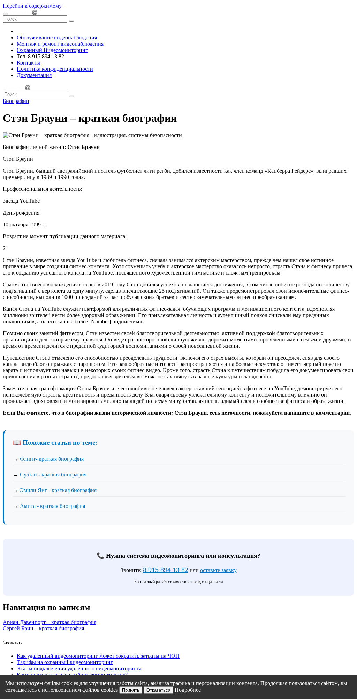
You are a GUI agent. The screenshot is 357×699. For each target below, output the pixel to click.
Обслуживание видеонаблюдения (57, 37)
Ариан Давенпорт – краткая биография (49, 622)
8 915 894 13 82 (165, 569)
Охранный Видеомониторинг (52, 50)
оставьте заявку (218, 570)
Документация (34, 75)
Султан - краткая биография (53, 475)
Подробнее (188, 690)
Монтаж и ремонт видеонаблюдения (60, 44)
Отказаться (158, 690)
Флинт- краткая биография (52, 459)
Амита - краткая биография (52, 506)
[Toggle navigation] (5, 14)
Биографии (16, 101)
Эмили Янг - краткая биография (58, 490)
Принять (130, 690)
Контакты (28, 63)
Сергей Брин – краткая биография (43, 628)
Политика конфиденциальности (55, 69)
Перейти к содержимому (32, 6)
